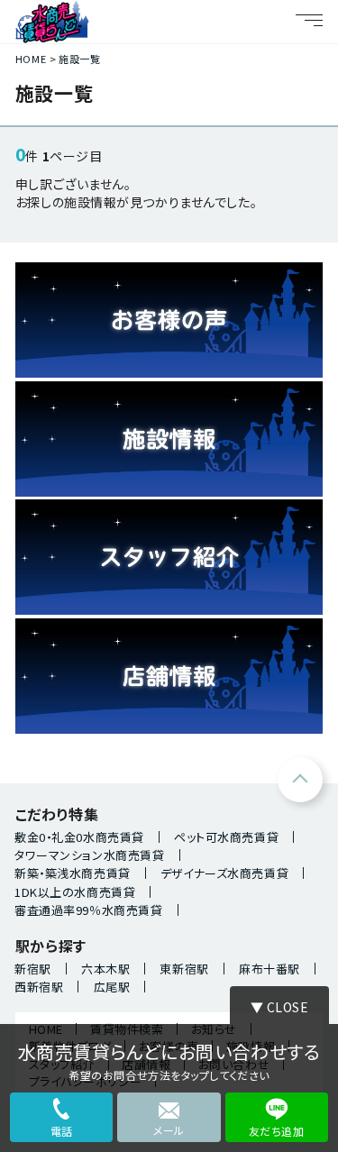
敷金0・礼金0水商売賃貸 (79, 837)
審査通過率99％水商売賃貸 (88, 910)
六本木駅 (105, 968)
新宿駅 (32, 968)
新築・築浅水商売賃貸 (72, 873)
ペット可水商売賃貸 (226, 837)
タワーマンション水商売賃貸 (89, 855)
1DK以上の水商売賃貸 (74, 892)
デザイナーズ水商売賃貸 (224, 873)
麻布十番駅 (269, 968)
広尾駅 (112, 986)
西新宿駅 (38, 986)
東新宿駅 (184, 968)
